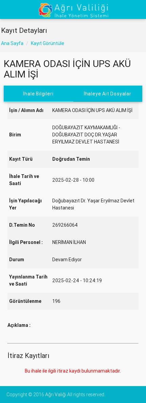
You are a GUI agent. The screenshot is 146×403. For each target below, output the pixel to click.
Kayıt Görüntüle (47, 43)
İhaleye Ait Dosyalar (107, 94)
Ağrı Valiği (55, 394)
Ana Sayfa (12, 43)
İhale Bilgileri (38, 94)
